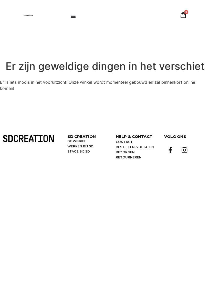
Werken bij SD (80, 146)
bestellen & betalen (135, 147)
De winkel (76, 141)
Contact (124, 142)
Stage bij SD (78, 151)
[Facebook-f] (170, 150)
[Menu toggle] (73, 16)
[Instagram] (184, 150)
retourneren (129, 157)
